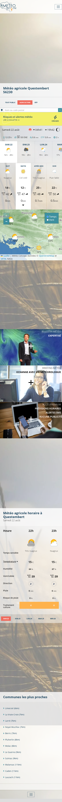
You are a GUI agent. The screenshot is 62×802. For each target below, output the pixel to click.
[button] (11, 220)
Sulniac (11, 758)
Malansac (13, 764)
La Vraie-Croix (14, 714)
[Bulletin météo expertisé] (31, 347)
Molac (11, 746)
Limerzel (12, 708)
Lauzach (12, 777)
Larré (10, 720)
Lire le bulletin (10, 120)
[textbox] (33, 110)
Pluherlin (12, 739)
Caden (11, 771)
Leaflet (6, 255)
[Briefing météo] (31, 384)
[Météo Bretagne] (8, 6)
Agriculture (25, 102)
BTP (36, 102)
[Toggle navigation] (58, 6)
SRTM (3, 258)
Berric (11, 733)
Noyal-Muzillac (15, 727)
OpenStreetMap (46, 255)
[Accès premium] (31, 420)
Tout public (10, 102)
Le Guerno (13, 752)
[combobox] (33, 110)
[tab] (6, 618)
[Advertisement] (31, 48)
